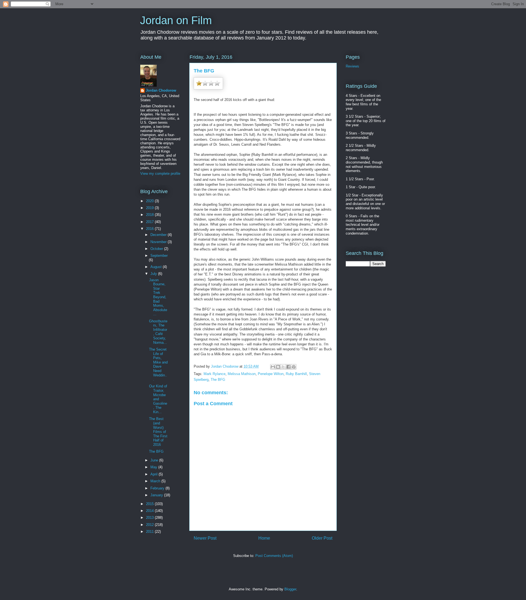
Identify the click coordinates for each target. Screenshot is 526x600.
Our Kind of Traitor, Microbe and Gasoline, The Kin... (158, 399)
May (154, 467)
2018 (150, 215)
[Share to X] (283, 367)
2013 (150, 518)
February (157, 488)
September (159, 255)
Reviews (352, 66)
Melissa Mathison (242, 374)
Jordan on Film (176, 20)
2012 (150, 525)
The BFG (218, 380)
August (156, 267)
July (154, 274)
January (157, 495)
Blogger (290, 589)
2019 (150, 208)
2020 (150, 201)
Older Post (322, 538)
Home (264, 538)
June (154, 460)
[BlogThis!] (278, 367)
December (159, 235)
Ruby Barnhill (296, 374)
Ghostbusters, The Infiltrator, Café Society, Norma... (158, 332)
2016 (150, 229)
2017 (150, 222)
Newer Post (205, 538)
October (157, 249)
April (154, 474)
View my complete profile (160, 173)
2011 (150, 531)
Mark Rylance (214, 374)
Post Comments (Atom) (274, 556)
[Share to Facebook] (288, 367)
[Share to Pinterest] (293, 367)
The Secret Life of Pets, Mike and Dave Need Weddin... (158, 364)
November (159, 242)
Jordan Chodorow (161, 90)
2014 (150, 511)
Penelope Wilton (271, 374)
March (155, 481)
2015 (150, 504)
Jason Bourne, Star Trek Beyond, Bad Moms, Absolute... (158, 297)
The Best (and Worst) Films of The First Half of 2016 (158, 432)
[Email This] (273, 367)
